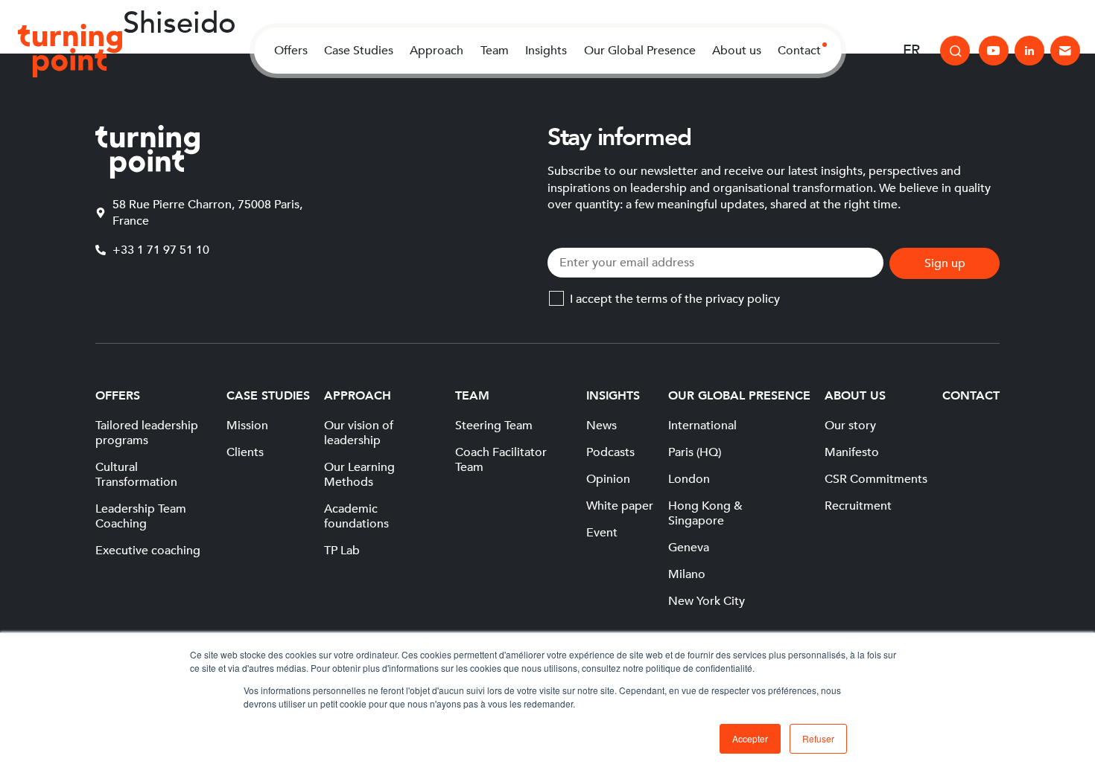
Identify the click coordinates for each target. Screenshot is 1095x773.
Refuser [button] (818, 738)
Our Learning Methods (359, 474)
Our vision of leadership (358, 433)
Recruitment (858, 506)
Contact (799, 50)
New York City (706, 601)
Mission (247, 425)
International (702, 425)
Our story (850, 425)
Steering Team (494, 425)
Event (602, 533)
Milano (686, 574)
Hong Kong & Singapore (705, 513)
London (689, 479)
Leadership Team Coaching (140, 516)
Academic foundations (356, 516)
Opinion (608, 479)
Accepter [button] (750, 738)
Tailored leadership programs (146, 433)
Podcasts (610, 452)
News (601, 425)
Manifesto (852, 452)
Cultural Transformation (136, 474)
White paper (619, 506)
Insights (546, 50)
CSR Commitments (876, 479)
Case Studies (358, 50)
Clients (245, 452)
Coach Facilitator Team (501, 459)
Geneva (688, 547)
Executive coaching (147, 550)
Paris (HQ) (694, 452)
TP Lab (342, 550)
